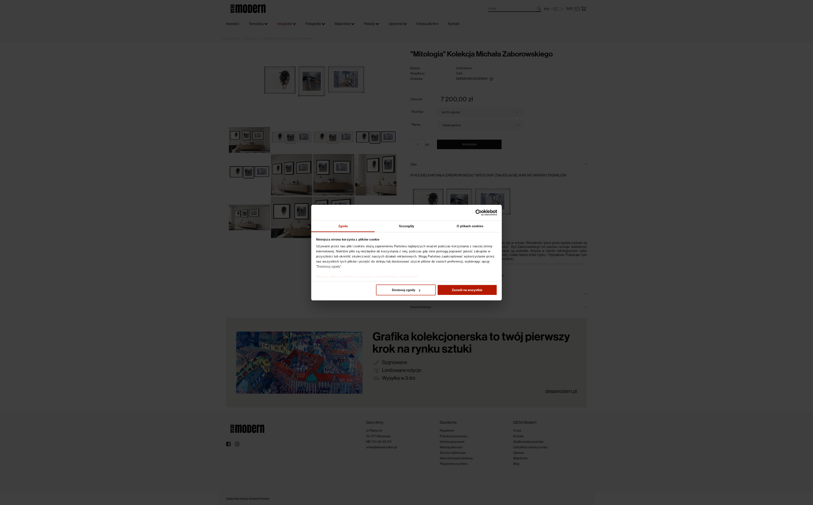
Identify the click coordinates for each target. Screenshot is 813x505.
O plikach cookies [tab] (470, 226)
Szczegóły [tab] (406, 226)
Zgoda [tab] (343, 226)
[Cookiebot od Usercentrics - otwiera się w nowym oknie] (478, 212)
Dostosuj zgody (403, 290)
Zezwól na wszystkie (467, 290)
